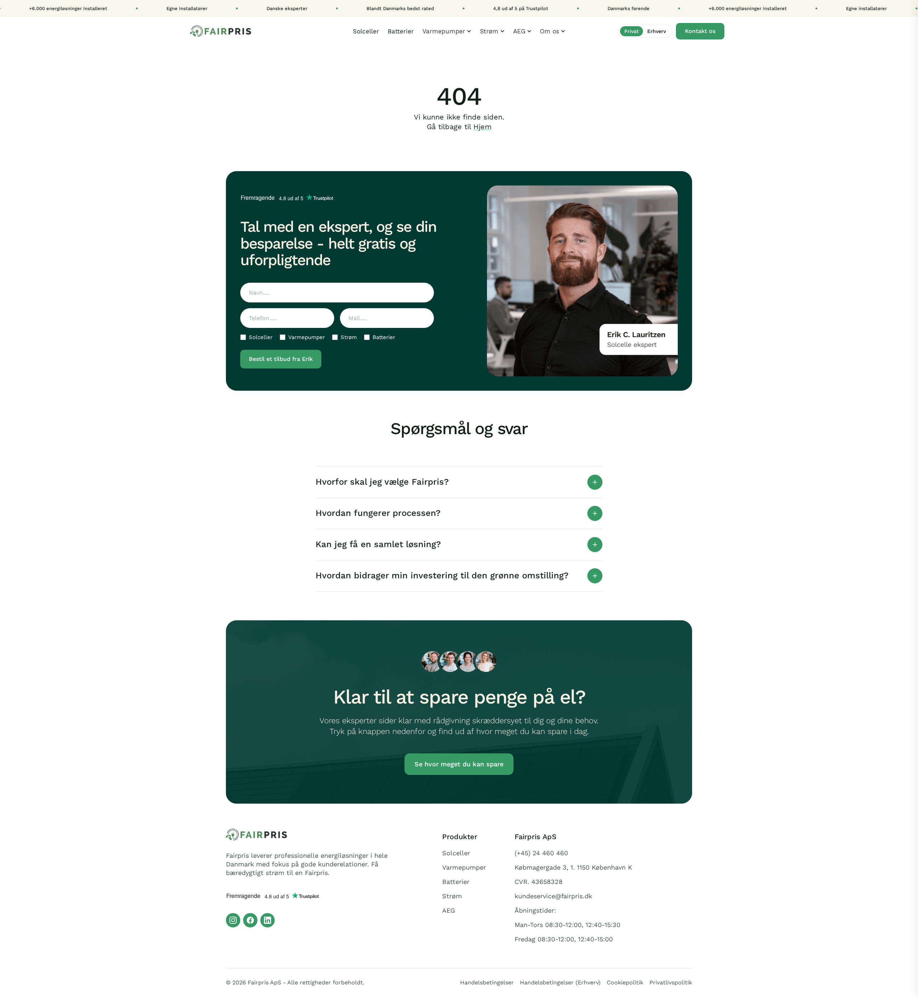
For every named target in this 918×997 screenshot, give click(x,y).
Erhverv (656, 31)
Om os (549, 31)
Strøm (489, 31)
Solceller (366, 31)
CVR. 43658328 (539, 881)
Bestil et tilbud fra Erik (281, 359)
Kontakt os (700, 31)
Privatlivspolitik (670, 982)
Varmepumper (306, 337)
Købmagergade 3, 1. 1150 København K (573, 867)
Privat (631, 31)
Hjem (482, 126)
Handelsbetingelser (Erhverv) (560, 982)
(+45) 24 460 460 (541, 853)
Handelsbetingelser (487, 982)
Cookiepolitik (625, 982)
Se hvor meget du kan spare (459, 764)
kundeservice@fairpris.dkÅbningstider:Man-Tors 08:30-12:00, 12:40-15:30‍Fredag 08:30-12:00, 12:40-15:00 (567, 918)
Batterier (401, 31)
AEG (519, 31)
